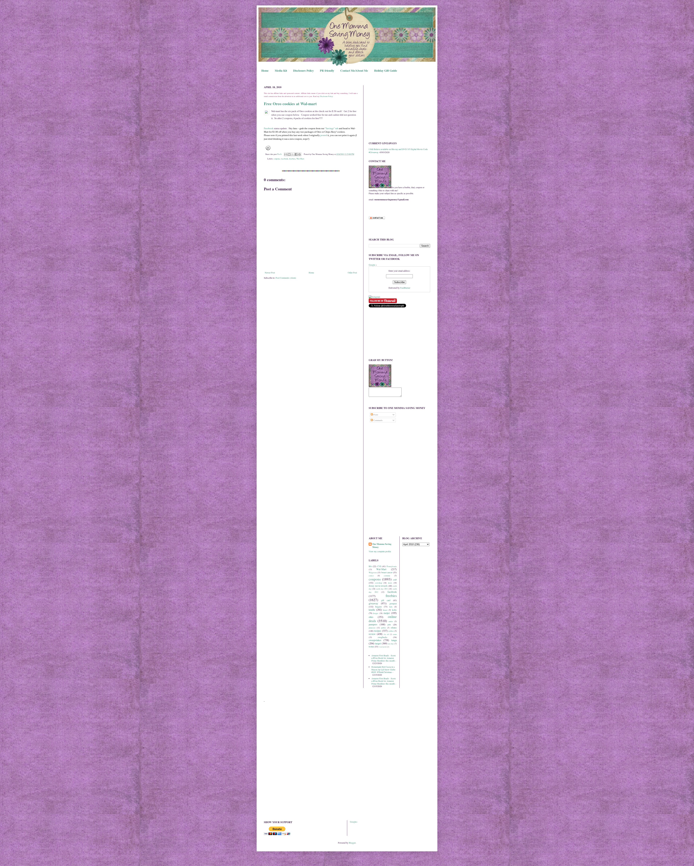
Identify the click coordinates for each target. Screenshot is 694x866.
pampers (373, 624)
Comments (378, 420)
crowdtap (378, 583)
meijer (387, 613)
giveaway (373, 603)
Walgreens (373, 572)
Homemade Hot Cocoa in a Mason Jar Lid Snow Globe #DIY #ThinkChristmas (383, 669)
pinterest (372, 627)
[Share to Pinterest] (299, 154)
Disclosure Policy (303, 70)
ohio (371, 617)
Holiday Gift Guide (385, 70)
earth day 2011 (382, 589)
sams (395, 634)
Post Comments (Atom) (286, 277)
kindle (372, 609)
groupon (393, 603)
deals (390, 583)
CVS (379, 566)
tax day (391, 643)
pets (389, 624)
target (378, 643)
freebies (292, 158)
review (372, 634)
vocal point (383, 647)
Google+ (353, 821)
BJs (370, 566)
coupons (277, 158)
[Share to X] (292, 154)
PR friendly (327, 70)
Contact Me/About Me (354, 70)
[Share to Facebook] (296, 154)
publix (383, 627)
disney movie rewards (378, 585)
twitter (371, 646)
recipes (377, 630)
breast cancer (386, 572)
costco (371, 575)
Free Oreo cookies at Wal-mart (290, 104)
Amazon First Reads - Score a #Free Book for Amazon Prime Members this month (383, 658)
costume (387, 575)
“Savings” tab (331, 128)
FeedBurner (405, 287)
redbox (391, 631)
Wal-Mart (300, 158)
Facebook (268, 128)
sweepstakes (375, 640)
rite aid (386, 634)
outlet (391, 621)
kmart (385, 610)
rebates (394, 627)
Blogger (352, 842)
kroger (375, 613)
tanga (394, 640)
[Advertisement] (399, 110)
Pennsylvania (392, 566)
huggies (378, 606)
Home (265, 70)
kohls (394, 609)
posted (323, 135)
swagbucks (382, 637)
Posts (375, 414)
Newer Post (270, 272)
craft (395, 579)
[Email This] (286, 154)
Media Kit (281, 70)
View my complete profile (380, 551)
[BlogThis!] (289, 154)
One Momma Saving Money (381, 546)
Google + (373, 264)
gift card (385, 600)
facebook (284, 158)
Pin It (279, 154)
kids (390, 606)
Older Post (352, 272)
